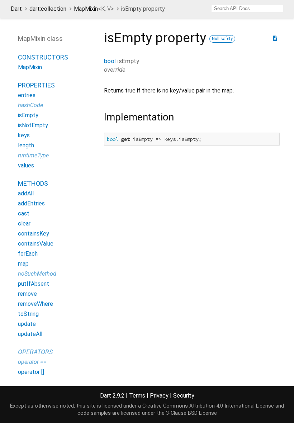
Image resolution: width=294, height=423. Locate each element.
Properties (36, 85)
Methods (33, 183)
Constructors (43, 57)
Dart (16, 8)
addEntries (31, 203)
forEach (28, 253)
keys (24, 135)
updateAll (30, 334)
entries (26, 95)
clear (24, 223)
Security (183, 395)
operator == (32, 361)
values (26, 165)
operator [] (31, 372)
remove (27, 293)
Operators (35, 352)
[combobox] (247, 8)
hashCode (30, 105)
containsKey (33, 233)
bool (110, 61)
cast (23, 213)
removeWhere (35, 303)
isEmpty (28, 115)
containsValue (35, 243)
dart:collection (47, 8)
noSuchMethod (37, 273)
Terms (137, 395)
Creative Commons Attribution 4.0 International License (208, 406)
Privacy (159, 395)
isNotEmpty (33, 125)
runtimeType (33, 155)
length (26, 145)
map (23, 263)
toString (28, 313)
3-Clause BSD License (191, 413)
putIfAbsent (33, 283)
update (27, 323)
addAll (26, 193)
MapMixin (94, 8)
